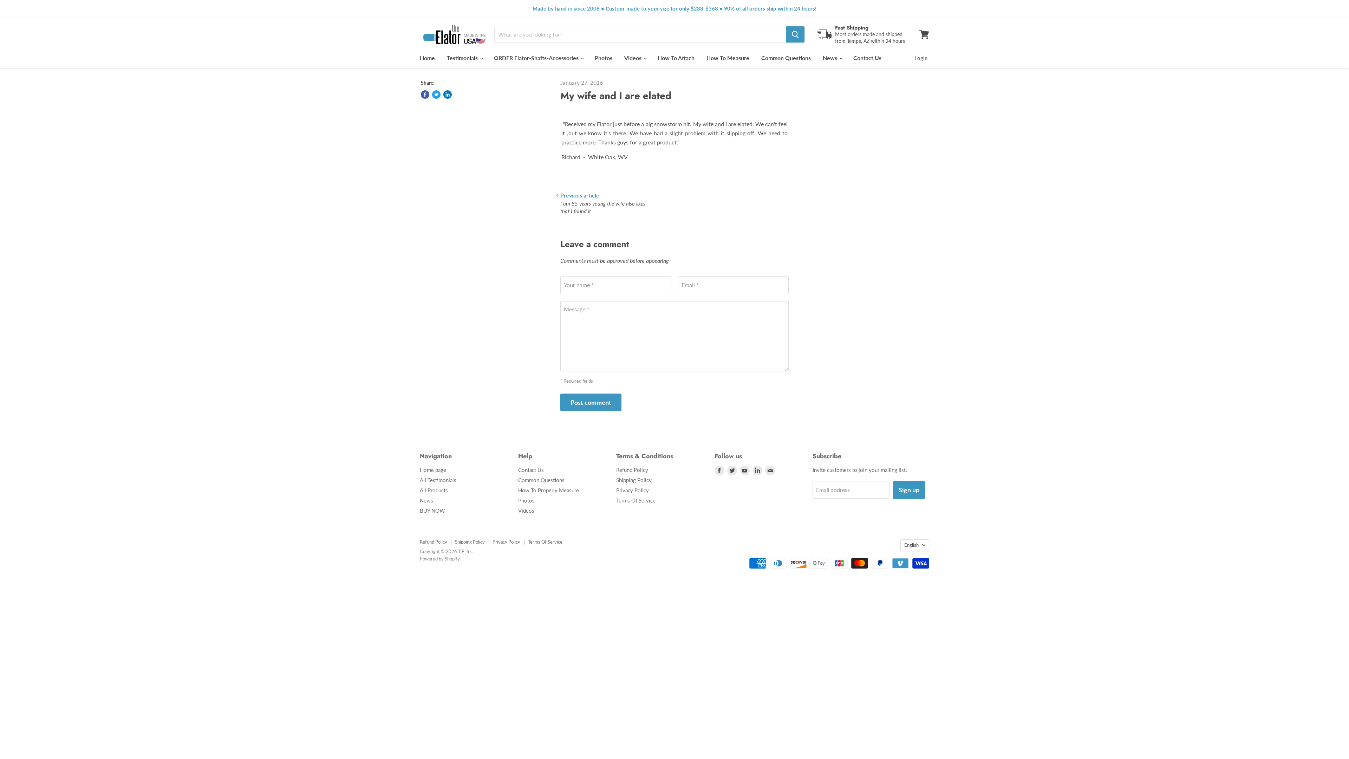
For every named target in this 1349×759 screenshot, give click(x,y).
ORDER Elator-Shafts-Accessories (537, 57)
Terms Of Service (636, 500)
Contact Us (867, 57)
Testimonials (463, 57)
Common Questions (786, 57)
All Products (434, 490)
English (911, 545)
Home (427, 57)
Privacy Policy (632, 490)
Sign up (909, 490)
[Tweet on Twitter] (436, 94)
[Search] (795, 34)
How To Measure (727, 57)
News (831, 57)
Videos (633, 57)
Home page (433, 470)
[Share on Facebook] (425, 94)
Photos (603, 57)
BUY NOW (432, 510)
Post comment (591, 402)
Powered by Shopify (440, 559)
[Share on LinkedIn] (447, 94)
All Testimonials (438, 480)
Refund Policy (632, 470)
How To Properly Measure (548, 490)
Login (920, 58)
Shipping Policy (634, 480)
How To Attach (676, 57)
